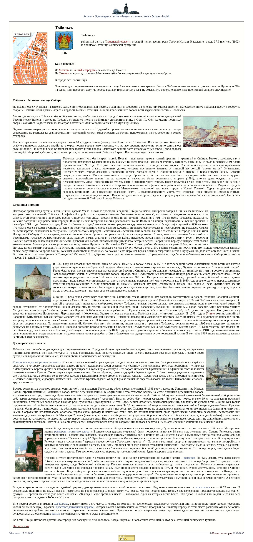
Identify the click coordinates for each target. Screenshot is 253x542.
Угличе (210, 313)
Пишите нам (21, 526)
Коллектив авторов (222, 533)
